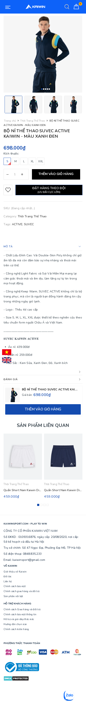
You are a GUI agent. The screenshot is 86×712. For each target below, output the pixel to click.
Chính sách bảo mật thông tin (20, 614)
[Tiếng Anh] (6, 360)
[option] (43, 54)
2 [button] (43, 89)
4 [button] (47, 89)
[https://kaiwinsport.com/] (35, 6)
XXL (40, 161)
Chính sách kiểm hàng (16, 629)
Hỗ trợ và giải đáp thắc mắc (19, 619)
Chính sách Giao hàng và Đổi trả (22, 609)
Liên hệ (8, 581)
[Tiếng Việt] (6, 352)
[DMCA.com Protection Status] (16, 678)
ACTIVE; (17, 224)
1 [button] (41, 89)
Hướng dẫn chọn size (15, 624)
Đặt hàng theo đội (49, 190)
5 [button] (49, 89)
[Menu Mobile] (8, 7)
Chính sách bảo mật (15, 586)
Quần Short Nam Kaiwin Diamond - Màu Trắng (34, 490)
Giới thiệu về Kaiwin (15, 571)
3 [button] (45, 89)
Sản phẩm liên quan (43, 425)
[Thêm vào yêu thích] (8, 190)
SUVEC (29, 224)
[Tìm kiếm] (67, 6)
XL (32, 161)
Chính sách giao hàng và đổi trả (21, 591)
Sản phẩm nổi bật (13, 596)
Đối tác (7, 576)
